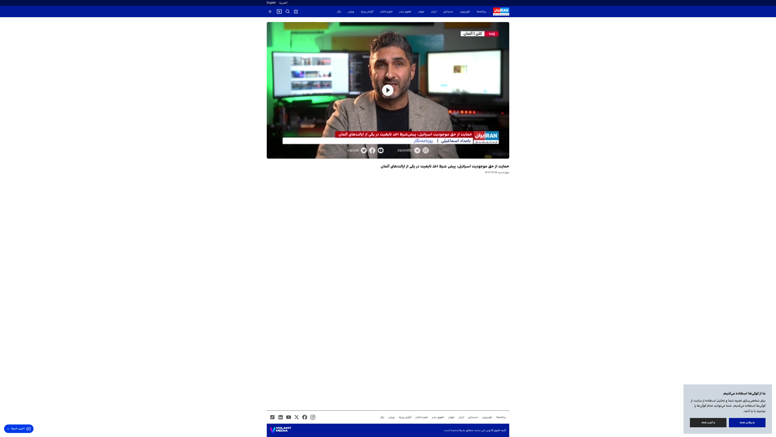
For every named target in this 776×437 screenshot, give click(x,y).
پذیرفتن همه (747, 422)
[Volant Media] (280, 430)
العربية (283, 3)
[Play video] (279, 11)
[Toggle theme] (270, 11)
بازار (339, 12)
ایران (434, 12)
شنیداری (448, 12)
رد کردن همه (708, 422)
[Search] (287, 12)
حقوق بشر (405, 12)
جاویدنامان (386, 12)
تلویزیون (465, 12)
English (271, 3)
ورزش (351, 12)
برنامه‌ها (481, 12)
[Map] (296, 12)
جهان (421, 12)
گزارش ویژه (367, 12)
